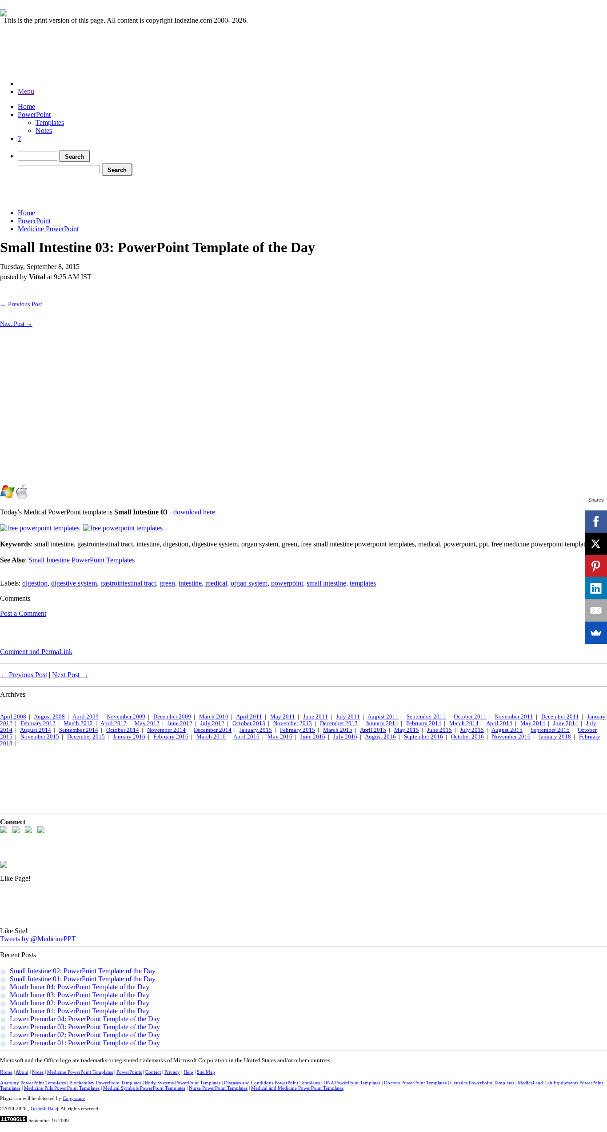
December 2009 (172, 717)
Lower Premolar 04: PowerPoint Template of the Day (85, 1019)
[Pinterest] (596, 566)
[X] (596, 544)
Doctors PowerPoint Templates (415, 1082)
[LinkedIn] (596, 588)
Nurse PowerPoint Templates (218, 1088)
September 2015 (550, 730)
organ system (249, 583)
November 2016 (511, 737)
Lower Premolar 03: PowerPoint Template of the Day (85, 1027)
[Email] (596, 610)
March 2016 (211, 737)
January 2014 (382, 723)
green (167, 583)
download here (194, 512)
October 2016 (467, 737)
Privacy (172, 1072)
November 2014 (166, 730)
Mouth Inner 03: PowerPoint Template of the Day (79, 995)
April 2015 (373, 730)
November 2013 (292, 723)
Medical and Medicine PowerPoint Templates (297, 1088)
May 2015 (406, 730)
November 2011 (514, 717)
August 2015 (507, 730)
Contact (153, 1072)
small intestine (326, 583)
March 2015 (337, 730)
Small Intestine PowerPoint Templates (81, 560)
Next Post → (16, 323)
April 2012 (113, 723)
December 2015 (86, 737)
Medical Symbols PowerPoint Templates (144, 1088)
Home (26, 106)
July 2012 (212, 723)
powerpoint (287, 583)
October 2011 (470, 717)
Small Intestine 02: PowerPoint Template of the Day (83, 971)
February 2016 (170, 737)
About (22, 1072)
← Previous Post (21, 304)
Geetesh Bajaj (44, 1108)
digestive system (74, 583)
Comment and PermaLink (36, 651)
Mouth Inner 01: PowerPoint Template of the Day (79, 1011)
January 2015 (256, 730)
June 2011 (315, 717)
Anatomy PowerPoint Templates (33, 1082)
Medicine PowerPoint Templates (80, 1072)
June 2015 (439, 730)
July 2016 (345, 737)
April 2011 (249, 717)
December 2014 (213, 730)
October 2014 (122, 730)
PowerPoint (34, 114)
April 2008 (13, 717)
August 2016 (380, 737)
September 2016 (423, 737)
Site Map (206, 1072)
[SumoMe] (596, 633)
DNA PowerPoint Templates (351, 1082)
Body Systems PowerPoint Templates (182, 1082)
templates (363, 583)
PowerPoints (129, 1072)
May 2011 (282, 717)
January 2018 (555, 737)
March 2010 (213, 717)
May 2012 (147, 723)
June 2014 (565, 723)
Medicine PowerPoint (48, 229)
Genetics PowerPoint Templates (482, 1082)
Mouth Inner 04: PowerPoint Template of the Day (79, 987)
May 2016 (280, 737)
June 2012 (180, 723)
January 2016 (129, 737)
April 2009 (85, 717)
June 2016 (312, 737)
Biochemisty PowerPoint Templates (105, 1082)
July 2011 (348, 717)
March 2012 (78, 723)
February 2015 (297, 730)
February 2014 (423, 723)
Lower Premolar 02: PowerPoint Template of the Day (85, 1035)
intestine (190, 583)
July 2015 (472, 730)
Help (188, 1072)
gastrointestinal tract (128, 583)
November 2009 (126, 717)
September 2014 (78, 730)
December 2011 (560, 717)
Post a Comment (23, 613)
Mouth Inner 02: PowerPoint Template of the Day (79, 1003)
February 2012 (38, 723)
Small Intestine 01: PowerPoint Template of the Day (83, 979)
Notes (44, 130)
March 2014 (464, 723)
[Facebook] (596, 521)
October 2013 (248, 723)
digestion (35, 583)
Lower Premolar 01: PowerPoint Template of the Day (85, 1043)
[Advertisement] (161, 190)
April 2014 (499, 723)
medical (216, 583)
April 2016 (246, 737)
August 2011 (383, 717)
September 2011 (426, 717)
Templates (50, 122)
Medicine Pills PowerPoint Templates (62, 1088)
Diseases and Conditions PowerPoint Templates (272, 1082)
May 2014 (532, 723)
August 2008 (49, 717)
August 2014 (35, 730)
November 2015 (39, 737)
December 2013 (339, 723)
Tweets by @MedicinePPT (38, 939)
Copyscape (74, 1098)
